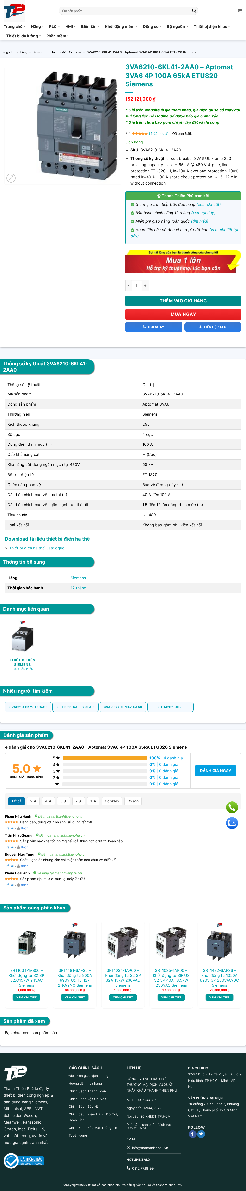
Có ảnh (133, 801)
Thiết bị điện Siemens (65, 52)
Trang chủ (13, 26)
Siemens (39, 52)
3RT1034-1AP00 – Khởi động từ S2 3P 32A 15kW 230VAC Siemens (123, 978)
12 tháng (78, 588)
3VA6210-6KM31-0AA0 (28, 707)
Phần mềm (56, 35)
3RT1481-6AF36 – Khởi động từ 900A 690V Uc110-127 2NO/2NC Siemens (74, 978)
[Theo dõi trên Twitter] (201, 1134)
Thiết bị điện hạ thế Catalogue (36, 548)
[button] (11, 178)
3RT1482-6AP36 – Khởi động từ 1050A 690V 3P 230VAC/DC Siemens (219, 978)
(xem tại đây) (203, 212)
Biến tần (89, 26)
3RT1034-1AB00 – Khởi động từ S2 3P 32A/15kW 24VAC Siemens (26, 978)
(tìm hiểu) (199, 221)
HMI (69, 26)
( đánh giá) (159, 133)
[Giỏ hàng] (240, 11)
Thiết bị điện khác (210, 26)
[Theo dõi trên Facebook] (193, 1134)
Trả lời (9, 828)
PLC (53, 26)
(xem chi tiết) (209, 204)
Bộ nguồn (176, 26)
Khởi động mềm (120, 26)
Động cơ (151, 26)
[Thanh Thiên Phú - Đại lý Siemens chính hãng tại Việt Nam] (28, 11)
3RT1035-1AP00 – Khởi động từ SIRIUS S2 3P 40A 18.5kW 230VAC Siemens (171, 978)
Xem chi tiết (26, 997)
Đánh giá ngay (215, 770)
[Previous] (13, 955)
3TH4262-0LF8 (170, 707)
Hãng (36, 26)
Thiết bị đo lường (22, 35)
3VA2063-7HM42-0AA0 (123, 707)
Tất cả (16, 801)
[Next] (232, 955)
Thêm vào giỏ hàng (183, 300)
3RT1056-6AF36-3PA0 (75, 707)
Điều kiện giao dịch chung (88, 1076)
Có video (112, 801)
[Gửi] (194, 11)
